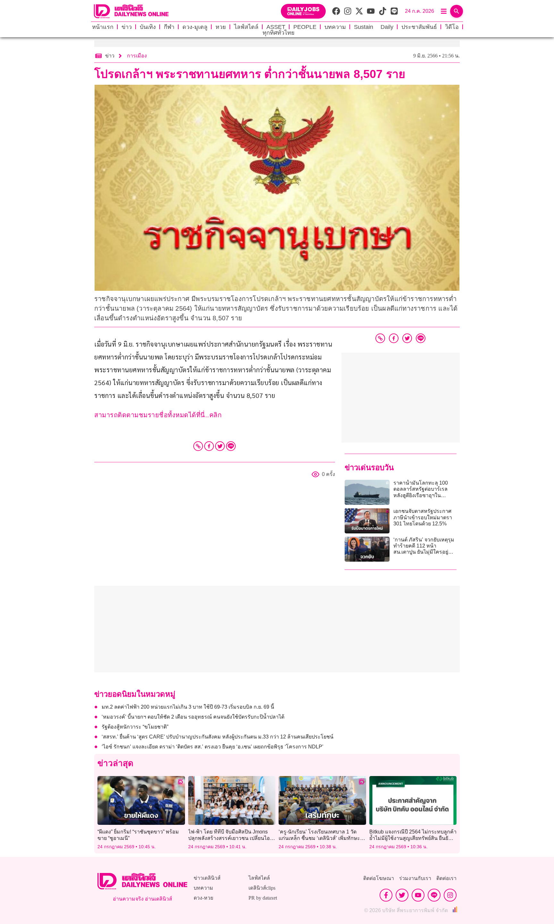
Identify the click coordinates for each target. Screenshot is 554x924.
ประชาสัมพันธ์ (419, 27)
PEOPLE (304, 27)
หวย (220, 27)
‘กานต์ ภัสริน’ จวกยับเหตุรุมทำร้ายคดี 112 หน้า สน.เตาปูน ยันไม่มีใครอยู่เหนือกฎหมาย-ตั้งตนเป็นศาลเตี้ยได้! (425, 552)
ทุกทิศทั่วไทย (279, 33)
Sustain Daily (373, 27)
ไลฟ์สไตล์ (246, 27)
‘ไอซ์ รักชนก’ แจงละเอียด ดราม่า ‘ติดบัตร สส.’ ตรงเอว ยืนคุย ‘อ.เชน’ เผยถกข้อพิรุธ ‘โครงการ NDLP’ (212, 746)
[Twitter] (220, 446)
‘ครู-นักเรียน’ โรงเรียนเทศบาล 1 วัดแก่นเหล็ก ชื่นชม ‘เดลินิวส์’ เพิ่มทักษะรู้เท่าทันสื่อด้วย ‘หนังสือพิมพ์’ (321, 838)
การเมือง (137, 55)
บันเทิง (148, 27)
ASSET (275, 27)
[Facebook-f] (386, 895)
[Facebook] (209, 446)
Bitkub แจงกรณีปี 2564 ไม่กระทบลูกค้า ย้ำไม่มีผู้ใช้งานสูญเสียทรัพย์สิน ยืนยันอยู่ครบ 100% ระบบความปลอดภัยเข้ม (413, 838)
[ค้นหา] (456, 11)
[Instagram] (450, 895)
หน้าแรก (102, 27)
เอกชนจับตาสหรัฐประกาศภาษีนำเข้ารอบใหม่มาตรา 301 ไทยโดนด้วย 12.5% (422, 517)
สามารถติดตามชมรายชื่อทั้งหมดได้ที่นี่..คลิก (158, 415)
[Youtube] (418, 895)
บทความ (335, 27)
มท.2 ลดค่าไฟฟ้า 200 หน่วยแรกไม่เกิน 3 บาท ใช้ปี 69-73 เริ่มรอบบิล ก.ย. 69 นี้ (188, 707)
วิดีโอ (452, 27)
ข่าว (127, 27)
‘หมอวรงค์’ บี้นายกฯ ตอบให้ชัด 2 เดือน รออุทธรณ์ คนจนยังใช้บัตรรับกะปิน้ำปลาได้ (193, 717)
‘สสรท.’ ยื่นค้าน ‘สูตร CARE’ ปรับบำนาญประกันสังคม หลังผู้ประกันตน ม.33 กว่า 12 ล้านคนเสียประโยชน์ (219, 736)
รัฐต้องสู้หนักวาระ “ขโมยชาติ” (135, 727)
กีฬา (169, 27)
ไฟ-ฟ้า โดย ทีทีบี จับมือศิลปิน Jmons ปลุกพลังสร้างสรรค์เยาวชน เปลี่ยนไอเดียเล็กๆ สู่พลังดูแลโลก (229, 838)
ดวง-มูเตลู (194, 27)
